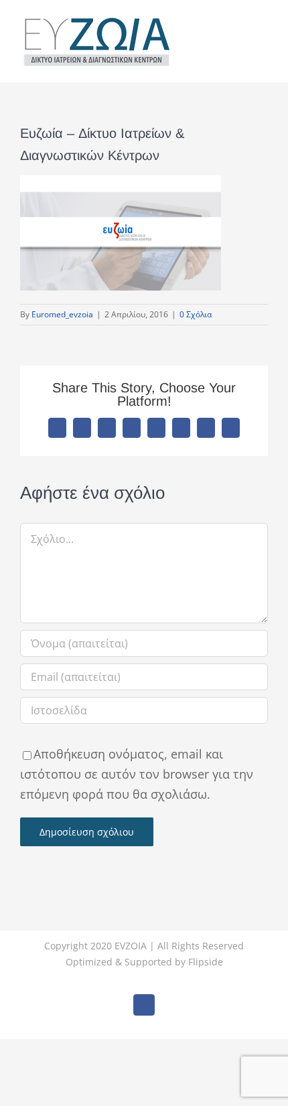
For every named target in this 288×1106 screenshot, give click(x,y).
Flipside (205, 961)
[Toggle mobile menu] (262, 29)
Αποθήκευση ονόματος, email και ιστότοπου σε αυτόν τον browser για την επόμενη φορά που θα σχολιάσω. (136, 774)
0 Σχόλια (195, 314)
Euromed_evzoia (62, 314)
